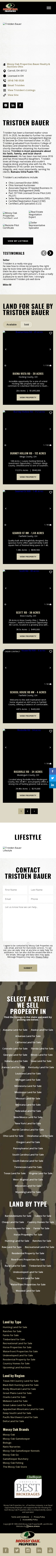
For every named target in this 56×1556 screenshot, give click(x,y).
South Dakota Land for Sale (28, 1160)
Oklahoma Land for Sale (40, 1135)
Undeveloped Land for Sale (28, 1272)
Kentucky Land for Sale (41, 1067)
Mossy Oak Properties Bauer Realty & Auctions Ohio (28, 65)
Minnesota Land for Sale (28, 1086)
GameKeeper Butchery (15, 1458)
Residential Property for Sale (28, 1253)
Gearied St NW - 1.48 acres (28, 533)
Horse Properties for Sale (28, 1234)
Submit (28, 968)
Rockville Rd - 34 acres (28, 771)
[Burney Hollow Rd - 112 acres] (28, 429)
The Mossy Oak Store (15, 1466)
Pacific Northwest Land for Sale (20, 1417)
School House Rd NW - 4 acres (28, 692)
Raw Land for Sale (12, 1247)
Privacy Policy (42, 957)
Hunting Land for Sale (17, 1240)
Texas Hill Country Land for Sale (20, 1380)
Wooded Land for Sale (28, 1290)
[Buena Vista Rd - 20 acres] (28, 349)
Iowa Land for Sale (41, 1061)
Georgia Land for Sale (15, 1054)
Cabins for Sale (43, 1215)
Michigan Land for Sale (28, 1079)
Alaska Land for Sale (42, 1029)
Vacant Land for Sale (28, 1278)
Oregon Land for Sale (28, 1142)
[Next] (50, 253)
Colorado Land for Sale (15, 1048)
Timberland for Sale (40, 1265)
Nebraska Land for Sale (28, 1111)
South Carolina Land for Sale (28, 1154)
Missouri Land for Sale (28, 1098)
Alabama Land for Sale (15, 1029)
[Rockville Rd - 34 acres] (28, 747)
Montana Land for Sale (28, 1104)
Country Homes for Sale (40, 1222)
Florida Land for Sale (42, 1048)
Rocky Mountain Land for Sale (19, 1389)
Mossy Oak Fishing (13, 1462)
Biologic (7, 1442)
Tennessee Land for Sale (28, 1167)
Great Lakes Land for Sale (17, 1405)
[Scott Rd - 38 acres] (28, 588)
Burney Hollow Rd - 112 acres (28, 453)
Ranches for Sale (42, 1240)
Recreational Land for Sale (39, 1247)
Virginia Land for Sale (40, 1173)
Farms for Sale (41, 1228)
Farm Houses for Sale (18, 1228)
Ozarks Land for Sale (14, 1397)
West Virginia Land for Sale (28, 1179)
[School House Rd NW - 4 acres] (28, 667)
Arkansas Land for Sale (28, 1036)
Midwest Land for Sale (15, 1401)
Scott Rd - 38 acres (28, 612)
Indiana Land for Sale (16, 1061)
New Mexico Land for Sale (28, 1117)
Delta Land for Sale (13, 1421)
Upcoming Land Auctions (16, 1367)
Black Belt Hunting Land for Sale (21, 1385)
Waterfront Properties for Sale (28, 1284)
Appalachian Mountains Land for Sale (23, 1409)
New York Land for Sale (28, 1123)
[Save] (50, 333)
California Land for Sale (28, 1042)
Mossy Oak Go (11, 1454)
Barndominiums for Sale (18, 1215)
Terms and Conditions (20, 1517)
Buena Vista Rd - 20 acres (28, 373)
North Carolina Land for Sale (28, 1129)
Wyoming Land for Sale (28, 1192)
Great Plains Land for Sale (17, 1393)
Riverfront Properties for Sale (28, 1259)
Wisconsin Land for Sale (28, 1185)
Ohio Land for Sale (13, 1135)
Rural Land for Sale (15, 1265)
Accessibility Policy (30, 1519)
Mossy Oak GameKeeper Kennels (21, 1450)
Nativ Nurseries (11, 1446)
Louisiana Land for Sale (28, 1073)
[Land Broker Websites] (33, 1526)
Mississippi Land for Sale (28, 1092)
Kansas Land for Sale (13, 1067)
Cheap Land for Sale (13, 1222)
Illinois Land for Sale (42, 1054)
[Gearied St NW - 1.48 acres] (28, 508)
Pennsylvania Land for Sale (28, 1148)
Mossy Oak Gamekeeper (16, 1438)
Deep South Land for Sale (17, 1413)
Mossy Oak (9, 1434)
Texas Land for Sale (15, 1173)
